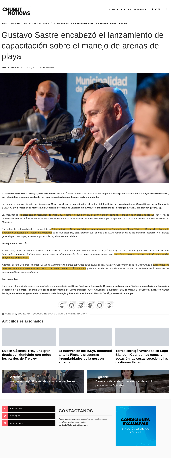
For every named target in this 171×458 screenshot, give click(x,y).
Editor (50, 67)
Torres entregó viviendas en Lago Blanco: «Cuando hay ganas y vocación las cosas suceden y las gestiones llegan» (141, 356)
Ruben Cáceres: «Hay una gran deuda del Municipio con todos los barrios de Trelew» (26, 354)
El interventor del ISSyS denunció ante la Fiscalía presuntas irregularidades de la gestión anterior (85, 356)
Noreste (10, 314)
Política (126, 9)
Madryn (82, 314)
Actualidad (140, 9)
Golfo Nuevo (44, 314)
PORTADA (114, 9)
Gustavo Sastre (65, 314)
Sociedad (24, 314)
